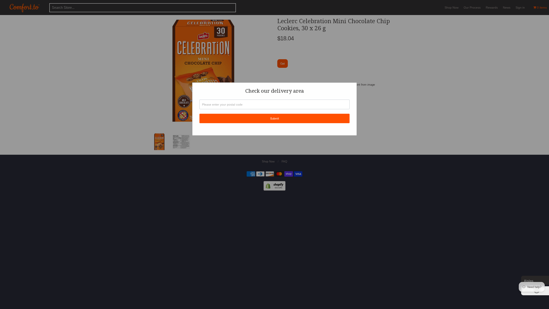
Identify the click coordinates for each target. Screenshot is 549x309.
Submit (274, 118)
